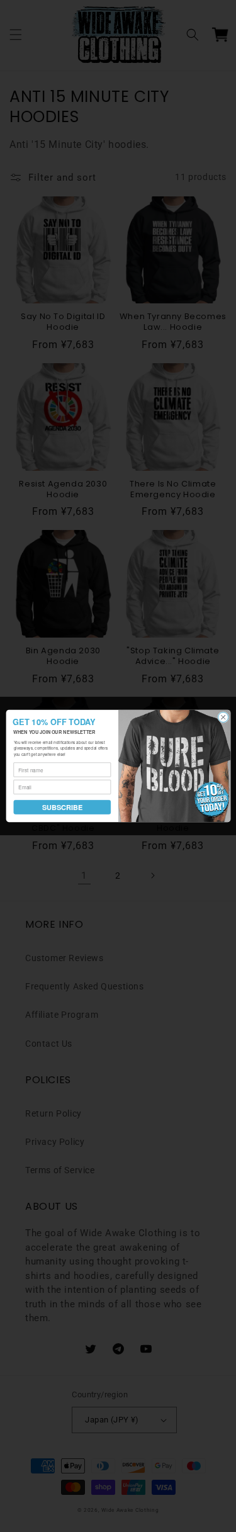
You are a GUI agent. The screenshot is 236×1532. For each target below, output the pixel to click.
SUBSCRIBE (62, 808)
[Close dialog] (223, 717)
